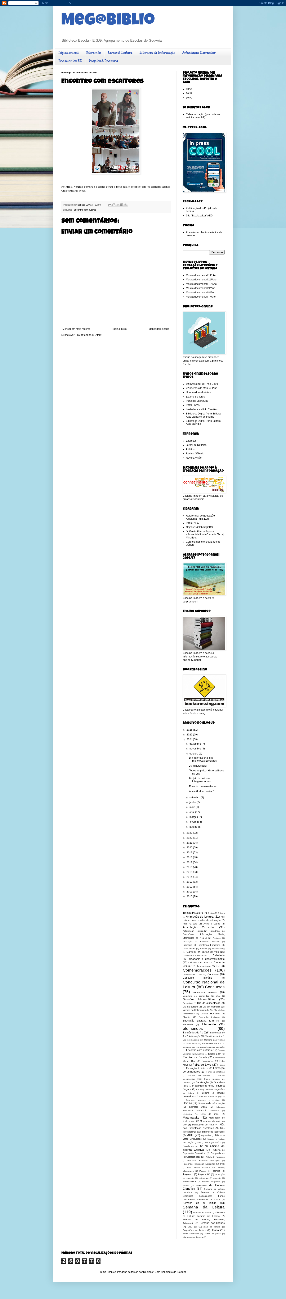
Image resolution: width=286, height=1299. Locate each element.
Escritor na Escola (195, 1057)
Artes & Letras (212, 923)
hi (187, 1086)
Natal (207, 1142)
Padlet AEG (192, 523)
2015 (190, 872)
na (199, 1142)
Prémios (216, 1171)
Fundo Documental (198, 1075)
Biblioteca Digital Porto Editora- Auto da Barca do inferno (204, 415)
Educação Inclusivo (209, 1017)
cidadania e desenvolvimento (207, 959)
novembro (195, 748)
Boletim (203, 948)
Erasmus (199, 1054)
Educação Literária (194, 1020)
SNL (190, 1227)
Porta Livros (193, 405)
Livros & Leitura (120, 53)
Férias (222, 1065)
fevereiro (194, 821)
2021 (190, 842)
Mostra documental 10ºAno (201, 284)
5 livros (221, 913)
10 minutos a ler (198, 765)
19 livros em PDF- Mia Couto (202, 383)
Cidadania (219, 955)
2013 (190, 881)
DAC (218, 996)
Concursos (215, 987)
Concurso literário (197, 977)
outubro (194, 753)
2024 (190, 739)
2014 (190, 877)
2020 (190, 847)
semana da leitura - (202, 1212)
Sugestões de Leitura (194, 1230)
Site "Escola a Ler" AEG (199, 215)
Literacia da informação (211, 1103)
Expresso (191, 440)
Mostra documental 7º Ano (201, 296)
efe (217, 1021)
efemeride (188, 1024)
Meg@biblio (108, 21)
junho (193, 802)
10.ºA (189, 89)
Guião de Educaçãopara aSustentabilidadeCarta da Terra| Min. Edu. (205, 534)
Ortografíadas (193, 1157)
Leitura (205, 1093)
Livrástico (187, 1114)
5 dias (211, 913)
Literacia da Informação (157, 53)
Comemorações (197, 970)
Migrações (206, 1135)
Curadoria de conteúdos (196, 996)
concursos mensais (205, 992)
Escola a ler (214, 1053)
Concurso (213, 974)
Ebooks (187, 1017)
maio (192, 807)
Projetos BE (204, 1174)
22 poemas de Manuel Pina (201, 388)
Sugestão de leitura (209, 1227)
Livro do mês (210, 1114)
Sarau (186, 1185)
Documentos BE (70, 61)
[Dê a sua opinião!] (114, 205)
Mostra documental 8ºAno (200, 292)
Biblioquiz (187, 945)
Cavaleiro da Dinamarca (195, 955)
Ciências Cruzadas (198, 962)
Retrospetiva (189, 1181)
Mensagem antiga (159, 328)
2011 (190, 891)
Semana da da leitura (199, 1203)
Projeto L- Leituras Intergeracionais (200, 780)
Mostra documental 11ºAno (201, 279)
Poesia (202, 1171)
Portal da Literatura (197, 400)
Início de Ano (204, 1085)
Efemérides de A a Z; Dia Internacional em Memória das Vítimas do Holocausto (204, 1040)
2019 (190, 852)
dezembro (195, 743)
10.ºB (189, 93)
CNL (218, 966)
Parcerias (220, 1157)
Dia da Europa (190, 1006)
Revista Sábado (195, 453)
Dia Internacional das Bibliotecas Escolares (203, 759)
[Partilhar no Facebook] (122, 205)
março (193, 817)
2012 (190, 886)
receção (217, 1178)
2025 (190, 734)
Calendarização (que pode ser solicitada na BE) (203, 116)
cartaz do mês (210, 951)
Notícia (218, 1142)
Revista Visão (194, 457)
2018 (190, 857)
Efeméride (209, 1024)
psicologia (204, 1178)
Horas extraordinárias (198, 392)
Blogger (181, 1272)
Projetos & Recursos (103, 61)
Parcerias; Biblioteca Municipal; (203, 1160)
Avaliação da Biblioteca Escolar (201, 941)
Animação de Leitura (199, 916)
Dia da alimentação (208, 1003)
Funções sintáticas (215, 1072)
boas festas (189, 948)
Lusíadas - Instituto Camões (202, 409)
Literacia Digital (198, 1107)
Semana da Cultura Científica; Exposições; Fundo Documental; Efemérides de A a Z (204, 1196)
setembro (195, 797)
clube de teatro (203, 966)
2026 (190, 729)
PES (222, 1164)
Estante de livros (195, 396)
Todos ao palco (212, 1234)
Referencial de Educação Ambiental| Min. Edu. (200, 517)
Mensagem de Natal (203, 1124)
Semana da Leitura (204, 1207)
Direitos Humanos (210, 1013)
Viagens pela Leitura (193, 1237)
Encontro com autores (85, 209)
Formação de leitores (197, 1068)
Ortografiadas (218, 1153)
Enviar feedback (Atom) (89, 335)
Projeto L (188, 1174)
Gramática (219, 1082)
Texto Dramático (191, 1234)
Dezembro (188, 1003)
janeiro (193, 826)
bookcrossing (218, 948)
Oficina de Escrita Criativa (204, 1147)
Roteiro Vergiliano (211, 1181)
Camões (191, 951)
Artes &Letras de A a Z (201, 791)
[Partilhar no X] (118, 205)
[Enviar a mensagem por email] (110, 205)
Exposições (208, 1061)
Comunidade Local (192, 974)
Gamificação (202, 1082)
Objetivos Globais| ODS (199, 527)
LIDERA (187, 1103)
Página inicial (68, 53)
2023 (190, 832)
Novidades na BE (193, 1146)
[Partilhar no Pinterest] (126, 205)
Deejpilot (148, 1272)
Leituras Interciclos (208, 1096)
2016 (190, 867)
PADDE (208, 1157)
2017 (190, 862)
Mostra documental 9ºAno (200, 288)
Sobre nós (93, 53)
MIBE (190, 1135)
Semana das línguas (212, 1223)
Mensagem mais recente (76, 328)
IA (193, 1086)
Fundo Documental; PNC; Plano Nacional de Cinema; (204, 1079)
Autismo (217, 938)
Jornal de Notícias (196, 445)
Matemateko (191, 1117)
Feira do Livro (202, 1064)
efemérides (193, 1028)
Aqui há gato (190, 923)
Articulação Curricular (199, 53)
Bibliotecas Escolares (209, 945)
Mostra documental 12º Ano (201, 275)
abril (192, 812)
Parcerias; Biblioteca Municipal (199, 1164)
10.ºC (189, 97)
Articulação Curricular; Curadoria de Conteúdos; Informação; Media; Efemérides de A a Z (204, 934)
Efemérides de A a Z (194, 1032)
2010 (190, 896)
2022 (190, 837)
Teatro (215, 1230)
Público (190, 449)
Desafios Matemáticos (199, 999)
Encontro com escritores (202, 786)
